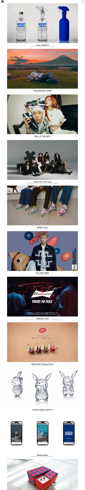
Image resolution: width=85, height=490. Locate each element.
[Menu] (83, 1)
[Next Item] (76, 46)
